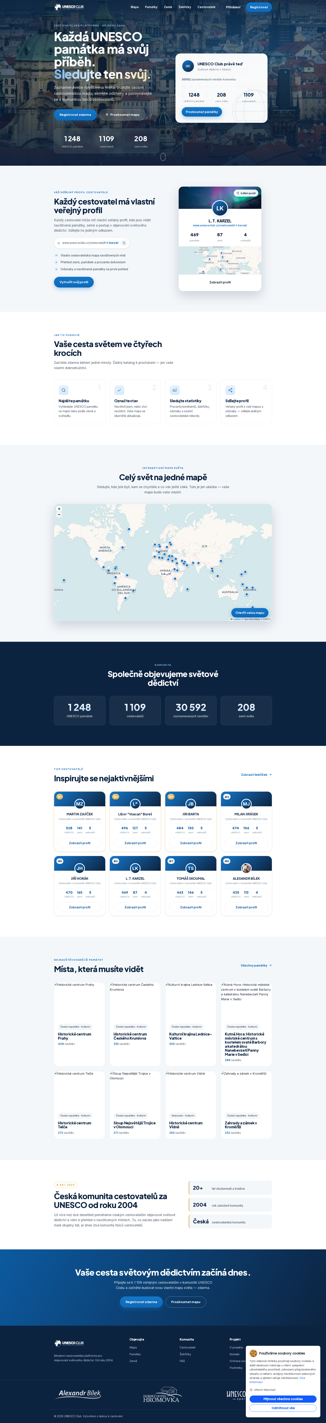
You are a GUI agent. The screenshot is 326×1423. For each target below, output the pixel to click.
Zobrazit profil (220, 282)
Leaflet (236, 619)
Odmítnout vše (283, 1408)
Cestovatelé (206, 7)
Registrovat (259, 7)
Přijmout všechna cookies (283, 1399)
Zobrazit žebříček (254, 774)
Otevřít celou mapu (249, 612)
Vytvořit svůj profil (74, 282)
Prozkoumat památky (202, 112)
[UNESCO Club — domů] (69, 7)
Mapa (135, 7)
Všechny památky (254, 965)
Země (168, 7)
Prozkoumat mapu (124, 115)
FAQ (182, 1361)
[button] (159, 546)
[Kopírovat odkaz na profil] (124, 243)
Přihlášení (233, 7)
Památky (151, 7)
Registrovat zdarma (75, 115)
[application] (163, 562)
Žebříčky (184, 7)
